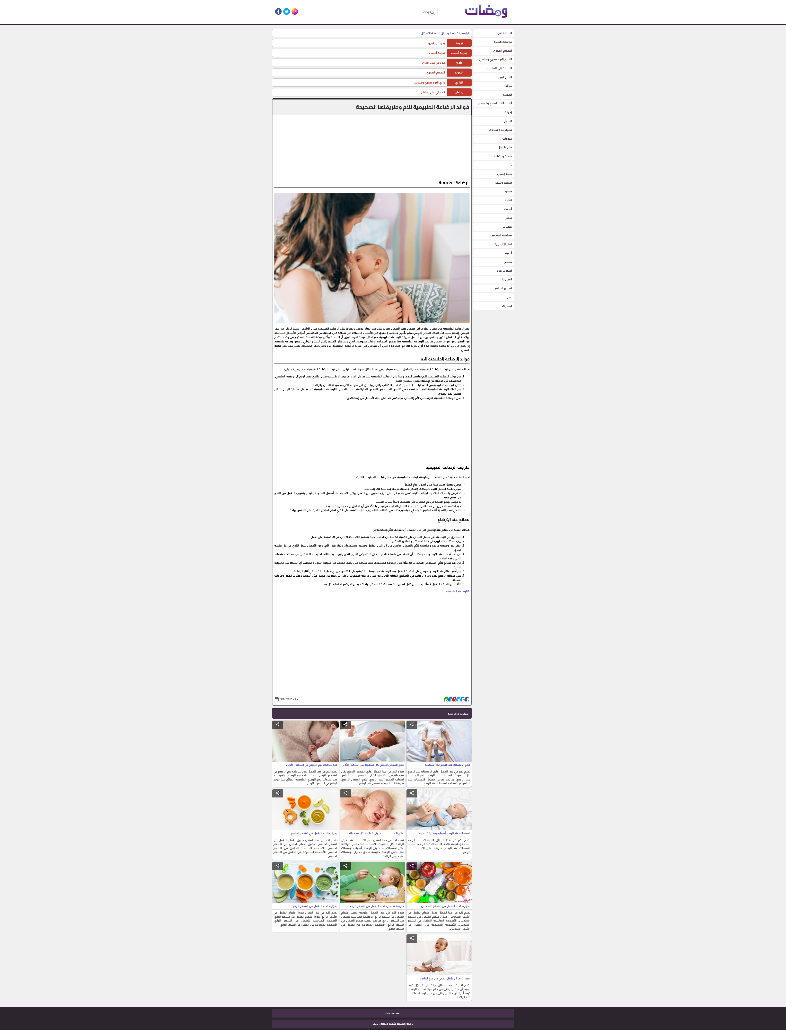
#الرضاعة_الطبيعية (458, 591)
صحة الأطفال (429, 33)
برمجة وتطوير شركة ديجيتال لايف (393, 1023)
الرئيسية (464, 33)
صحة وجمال (448, 33)
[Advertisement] (372, 149)
